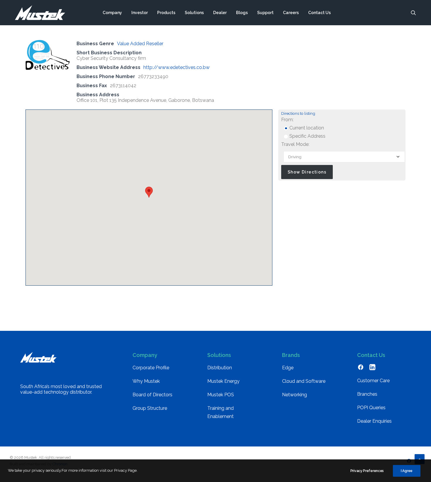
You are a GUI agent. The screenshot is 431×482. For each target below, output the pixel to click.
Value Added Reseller (140, 43)
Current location (306, 128)
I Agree (407, 471)
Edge (287, 367)
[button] (413, 12)
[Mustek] (40, 12)
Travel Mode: (295, 144)
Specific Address (306, 136)
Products (166, 12)
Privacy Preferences (367, 471)
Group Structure (150, 408)
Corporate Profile (151, 367)
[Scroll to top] (420, 458)
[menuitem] (112, 12)
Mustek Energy (223, 381)
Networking (294, 394)
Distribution (219, 367)
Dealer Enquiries (374, 421)
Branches (367, 394)
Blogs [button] (242, 12)
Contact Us (319, 12)
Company (112, 12)
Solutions (194, 12)
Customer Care (373, 380)
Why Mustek (146, 381)
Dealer (220, 12)
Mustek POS (220, 394)
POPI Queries (371, 407)
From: (287, 119)
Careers (291, 12)
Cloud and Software (303, 381)
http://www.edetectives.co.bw (176, 67)
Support (265, 12)
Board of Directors (152, 394)
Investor (139, 12)
